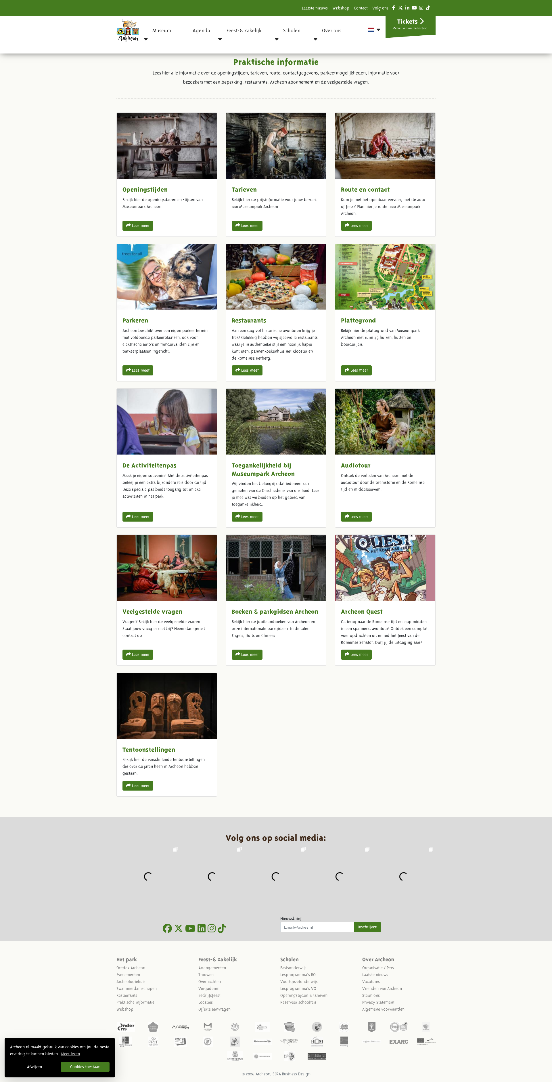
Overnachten (209, 981)
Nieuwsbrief (291, 918)
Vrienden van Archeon (382, 988)
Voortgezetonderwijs (299, 981)
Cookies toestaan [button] (85, 1066)
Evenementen (128, 974)
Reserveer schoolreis (298, 1002)
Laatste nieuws (315, 8)
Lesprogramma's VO (298, 988)
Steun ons (371, 995)
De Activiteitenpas (167, 458)
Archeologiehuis (130, 981)
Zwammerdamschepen (136, 988)
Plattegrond (385, 312)
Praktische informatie (135, 1002)
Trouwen (206, 974)
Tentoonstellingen (167, 734)
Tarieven (276, 174)
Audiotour (385, 458)
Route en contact (385, 174)
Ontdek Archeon (130, 967)
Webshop (340, 8)
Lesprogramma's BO (298, 974)
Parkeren (167, 312)
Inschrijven (367, 927)
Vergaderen (208, 988)
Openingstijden (167, 174)
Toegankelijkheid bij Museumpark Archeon (276, 458)
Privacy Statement (378, 1002)
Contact (361, 8)
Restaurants (276, 312)
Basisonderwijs (293, 967)
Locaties (205, 1002)
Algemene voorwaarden (383, 1009)
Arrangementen (212, 967)
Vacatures (371, 981)
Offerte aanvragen (214, 1009)
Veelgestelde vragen (167, 600)
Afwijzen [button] (34, 1066)
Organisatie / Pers (378, 967)
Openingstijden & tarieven (303, 995)
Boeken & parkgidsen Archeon (276, 600)
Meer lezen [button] (70, 1054)
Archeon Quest (385, 600)
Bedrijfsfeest (209, 995)
